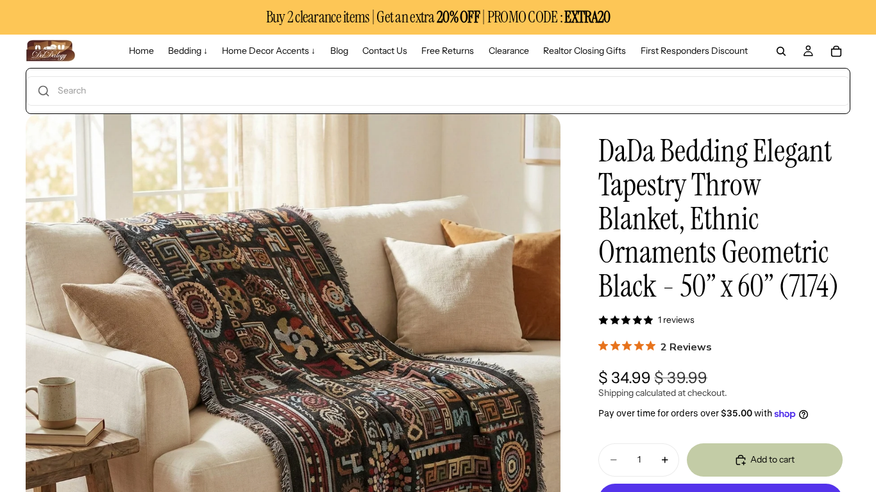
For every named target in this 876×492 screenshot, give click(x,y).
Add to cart (772, 459)
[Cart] (836, 51)
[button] (438, 91)
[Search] (781, 51)
